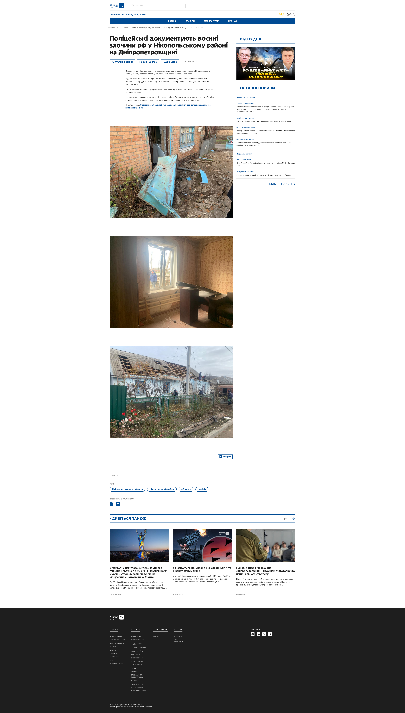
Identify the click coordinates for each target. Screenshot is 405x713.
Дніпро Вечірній (137, 658)
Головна (111, 28)
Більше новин (280, 184)
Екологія (113, 653)
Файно (134, 671)
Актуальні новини (122, 61)
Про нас (232, 21)
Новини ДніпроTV (117, 643)
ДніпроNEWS (136, 636)
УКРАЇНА (113, 647)
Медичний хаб (137, 661)
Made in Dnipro (137, 684)
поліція (202, 489)
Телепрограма (211, 21)
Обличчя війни (137, 651)
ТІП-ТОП (134, 681)
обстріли (186, 489)
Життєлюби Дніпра (139, 648)
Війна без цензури (138, 691)
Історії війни (136, 665)
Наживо (156, 636)
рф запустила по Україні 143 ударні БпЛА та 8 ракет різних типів (202, 569)
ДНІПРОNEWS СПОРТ (138, 640)
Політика (113, 650)
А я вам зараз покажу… (136, 643)
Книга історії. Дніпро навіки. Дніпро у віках (137, 676)
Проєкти (190, 21)
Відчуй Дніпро (137, 687)
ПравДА (134, 668)
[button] (293, 519)
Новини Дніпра (123, 28)
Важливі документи (178, 640)
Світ (111, 660)
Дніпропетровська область (127, 489)
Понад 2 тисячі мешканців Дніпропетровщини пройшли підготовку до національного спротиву (265, 571)
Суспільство (170, 61)
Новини (172, 21)
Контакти (178, 636)
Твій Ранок (135, 654)
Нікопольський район (161, 489)
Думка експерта (116, 663)
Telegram (227, 457)
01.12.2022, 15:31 (191, 62)
